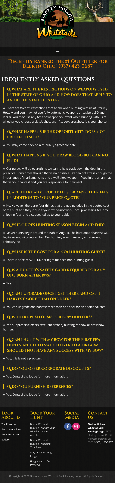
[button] (57, 50)
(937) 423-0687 (75, 66)
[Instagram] (76, 426)
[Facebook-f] (68, 426)
